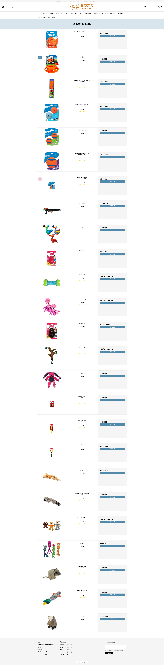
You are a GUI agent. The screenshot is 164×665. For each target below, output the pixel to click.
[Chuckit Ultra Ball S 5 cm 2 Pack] (51, 137)
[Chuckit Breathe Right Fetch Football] (51, 64)
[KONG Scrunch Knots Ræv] (51, 477)
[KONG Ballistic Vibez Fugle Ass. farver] (51, 234)
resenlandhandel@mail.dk (47, 653)
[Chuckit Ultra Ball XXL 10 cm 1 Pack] (51, 161)
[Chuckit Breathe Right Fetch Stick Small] (51, 88)
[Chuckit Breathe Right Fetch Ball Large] (51, 39)
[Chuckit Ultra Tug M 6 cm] (51, 185)
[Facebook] (38, 657)
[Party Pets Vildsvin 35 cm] (51, 622)
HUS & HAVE (97, 13)
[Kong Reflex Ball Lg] (51, 404)
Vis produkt (112, 35)
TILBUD (51, 13)
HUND (57, 13)
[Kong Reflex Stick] (51, 428)
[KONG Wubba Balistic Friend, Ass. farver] (51, 550)
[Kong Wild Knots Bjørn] (51, 525)
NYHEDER (45, 13)
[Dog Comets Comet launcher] (51, 209)
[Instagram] (39, 657)
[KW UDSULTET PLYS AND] (51, 598)
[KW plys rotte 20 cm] (51, 574)
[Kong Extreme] (51, 331)
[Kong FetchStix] (51, 355)
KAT (62, 13)
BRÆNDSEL (113, 13)
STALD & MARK (87, 13)
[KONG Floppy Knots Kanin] (51, 379)
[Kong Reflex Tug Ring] (51, 452)
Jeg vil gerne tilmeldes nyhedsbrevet (116, 650)
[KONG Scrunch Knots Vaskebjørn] (51, 501)
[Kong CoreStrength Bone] (51, 282)
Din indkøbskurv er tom (153, 7)
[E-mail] (115, 648)
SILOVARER (105, 13)
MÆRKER (120, 13)
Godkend (109, 653)
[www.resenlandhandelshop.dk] (82, 7)
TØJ (80, 13)
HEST (67, 13)
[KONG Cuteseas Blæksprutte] (51, 307)
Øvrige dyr (74, 13)
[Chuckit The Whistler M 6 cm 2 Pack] (51, 112)
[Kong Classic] (51, 258)
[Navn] (115, 645)
